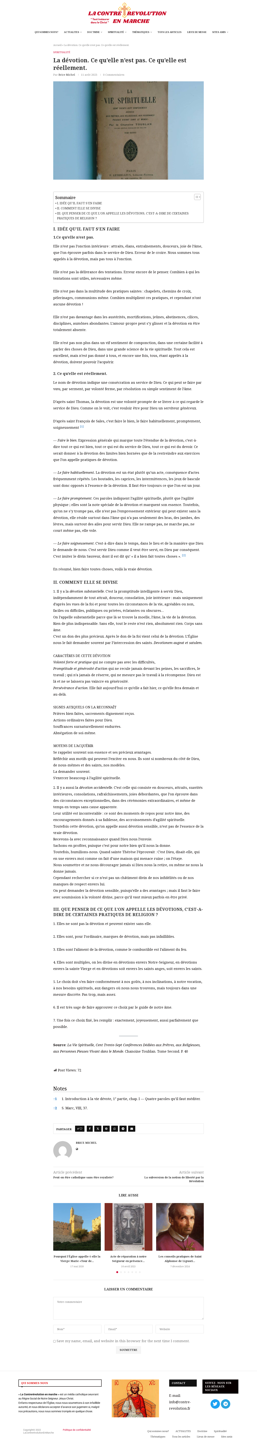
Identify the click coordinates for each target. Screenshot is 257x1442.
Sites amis (219, 32)
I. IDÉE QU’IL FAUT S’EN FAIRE (79, 203)
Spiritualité (116, 32)
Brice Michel (67, 74)
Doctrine (93, 32)
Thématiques (140, 32)
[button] (82, 427)
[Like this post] (81, 1129)
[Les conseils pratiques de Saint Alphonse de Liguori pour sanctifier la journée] (180, 1227)
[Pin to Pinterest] (106, 1129)
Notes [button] (60, 1088)
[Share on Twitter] (97, 1129)
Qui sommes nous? (46, 32)
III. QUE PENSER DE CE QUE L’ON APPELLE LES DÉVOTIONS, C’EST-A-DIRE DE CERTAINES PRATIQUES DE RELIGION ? (123, 215)
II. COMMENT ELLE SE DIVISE (79, 208)
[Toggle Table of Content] (195, 197)
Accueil (57, 45)
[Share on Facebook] (90, 1129)
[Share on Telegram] (123, 1129)
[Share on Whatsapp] (114, 1129)
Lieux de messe (197, 32)
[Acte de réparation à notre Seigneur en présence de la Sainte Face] (128, 1227)
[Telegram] (225, 1404)
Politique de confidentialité (77, 1429)
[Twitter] (215, 1404)
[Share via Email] (131, 1129)
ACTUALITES (71, 32)
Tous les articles (169, 32)
